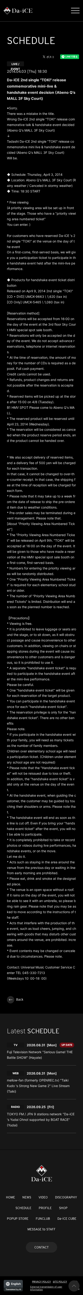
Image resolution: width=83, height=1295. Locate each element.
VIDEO (43, 1197)
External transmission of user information (46, 1288)
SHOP (63, 1208)
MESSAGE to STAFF (41, 1229)
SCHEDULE (23, 1208)
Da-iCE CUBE (66, 1218)
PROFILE (45, 1208)
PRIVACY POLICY (41, 1281)
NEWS (26, 1197)
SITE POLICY (60, 1281)
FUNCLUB (43, 1218)
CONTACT (41, 1247)
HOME (10, 1197)
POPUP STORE (17, 1218)
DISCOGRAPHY (66, 1197)
